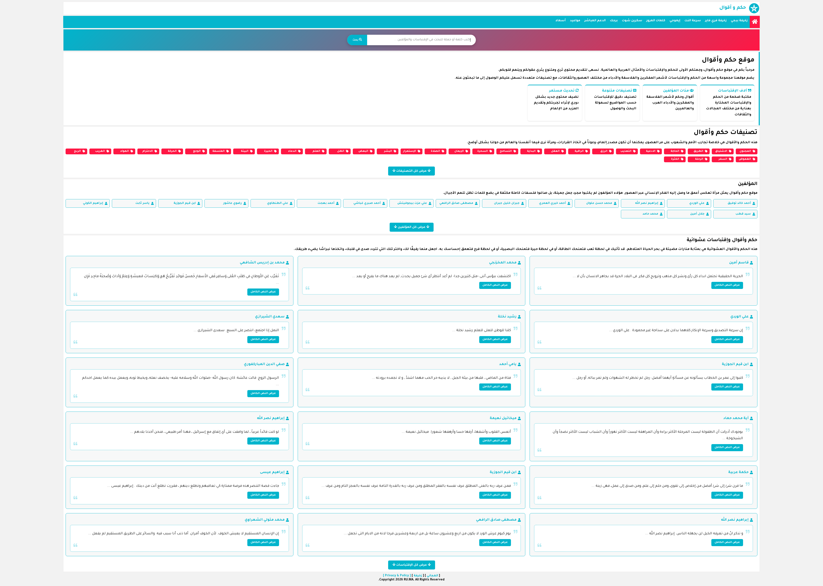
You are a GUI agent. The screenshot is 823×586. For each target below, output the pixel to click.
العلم (316, 151)
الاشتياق (721, 151)
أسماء (561, 21)
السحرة (482, 151)
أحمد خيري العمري (552, 203)
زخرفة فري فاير (716, 21)
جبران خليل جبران (507, 203)
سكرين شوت (632, 21)
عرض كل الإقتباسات (411, 565)
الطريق (698, 151)
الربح (77, 151)
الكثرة (675, 159)
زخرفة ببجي (739, 21)
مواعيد (575, 21)
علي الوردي (696, 203)
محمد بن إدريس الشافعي (262, 263)
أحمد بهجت (326, 203)
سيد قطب (743, 214)
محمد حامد (650, 214)
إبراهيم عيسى (272, 472)
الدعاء (292, 151)
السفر (723, 159)
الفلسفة (218, 151)
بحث (356, 40)
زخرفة (418, 576)
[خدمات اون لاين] (755, 22)
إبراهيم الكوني (93, 203)
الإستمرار (409, 151)
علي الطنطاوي (277, 203)
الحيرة (268, 151)
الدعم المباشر (595, 21)
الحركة (172, 151)
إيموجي (675, 21)
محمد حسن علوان (599, 203)
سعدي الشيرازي (270, 317)
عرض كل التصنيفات (411, 171)
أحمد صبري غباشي (367, 203)
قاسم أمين (739, 263)
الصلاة (435, 151)
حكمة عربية (738, 472)
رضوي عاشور (232, 203)
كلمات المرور (655, 21)
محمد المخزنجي (503, 263)
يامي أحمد (508, 364)
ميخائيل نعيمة (503, 418)
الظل (340, 151)
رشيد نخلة (507, 317)
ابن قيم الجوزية (185, 203)
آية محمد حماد (736, 418)
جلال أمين (697, 214)
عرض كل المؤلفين (411, 227)
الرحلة (699, 159)
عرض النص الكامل (727, 285)
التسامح (506, 151)
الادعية (650, 151)
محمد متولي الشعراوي (265, 520)
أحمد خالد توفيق (739, 203)
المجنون (745, 151)
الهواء (124, 151)
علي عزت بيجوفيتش (412, 203)
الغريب (100, 151)
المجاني (432, 576)
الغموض (745, 159)
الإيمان (459, 151)
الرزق (603, 151)
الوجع (197, 151)
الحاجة (675, 151)
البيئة (244, 151)
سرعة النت (693, 21)
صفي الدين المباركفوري (264, 364)
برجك (614, 21)
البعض (363, 151)
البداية (531, 151)
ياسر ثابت (142, 203)
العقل (555, 151)
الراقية (579, 151)
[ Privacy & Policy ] (397, 576)
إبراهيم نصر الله (646, 203)
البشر (388, 151)
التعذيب (625, 151)
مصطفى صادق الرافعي (456, 203)
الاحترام (147, 151)
